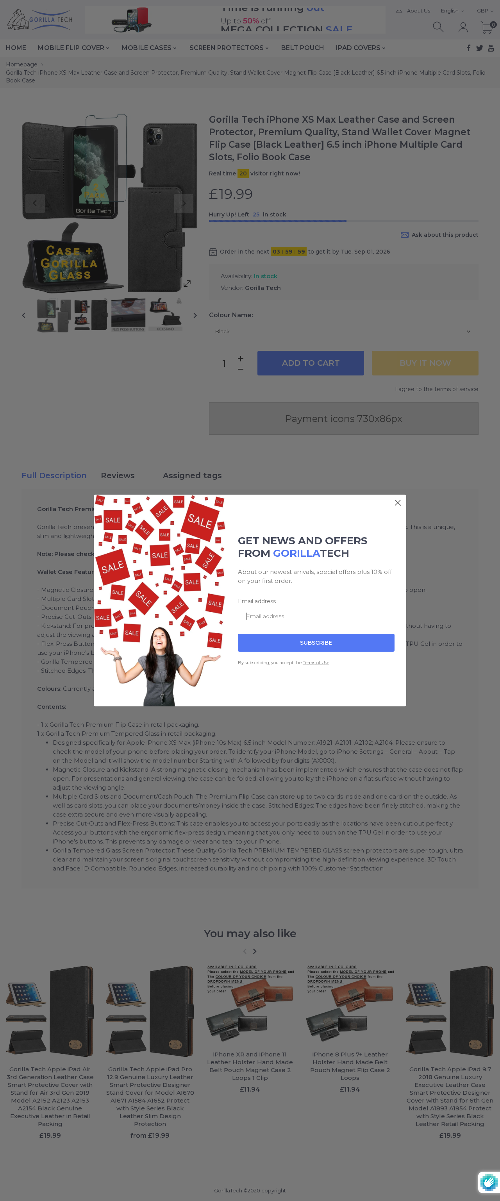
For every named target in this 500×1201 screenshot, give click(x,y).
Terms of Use (316, 662)
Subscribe (316, 642)
